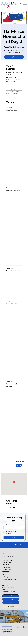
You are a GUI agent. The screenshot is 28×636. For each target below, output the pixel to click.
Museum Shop (6, 578)
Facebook (5, 626)
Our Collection (6, 566)
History (9, 562)
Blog (4, 576)
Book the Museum (7, 569)
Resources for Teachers (8, 587)
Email (5, 524)
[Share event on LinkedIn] (14, 507)
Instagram (5, 627)
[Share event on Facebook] (7, 507)
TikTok (10, 626)
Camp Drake (5, 589)
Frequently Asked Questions (10, 579)
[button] (21, 3)
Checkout (19, 465)
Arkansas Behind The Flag (8, 591)
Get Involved (6, 574)
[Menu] (25, 3)
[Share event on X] (10, 507)
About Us (5, 562)
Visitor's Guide (6, 571)
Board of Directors (7, 564)
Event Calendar (6, 567)
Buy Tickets (14, 57)
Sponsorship (6, 572)
